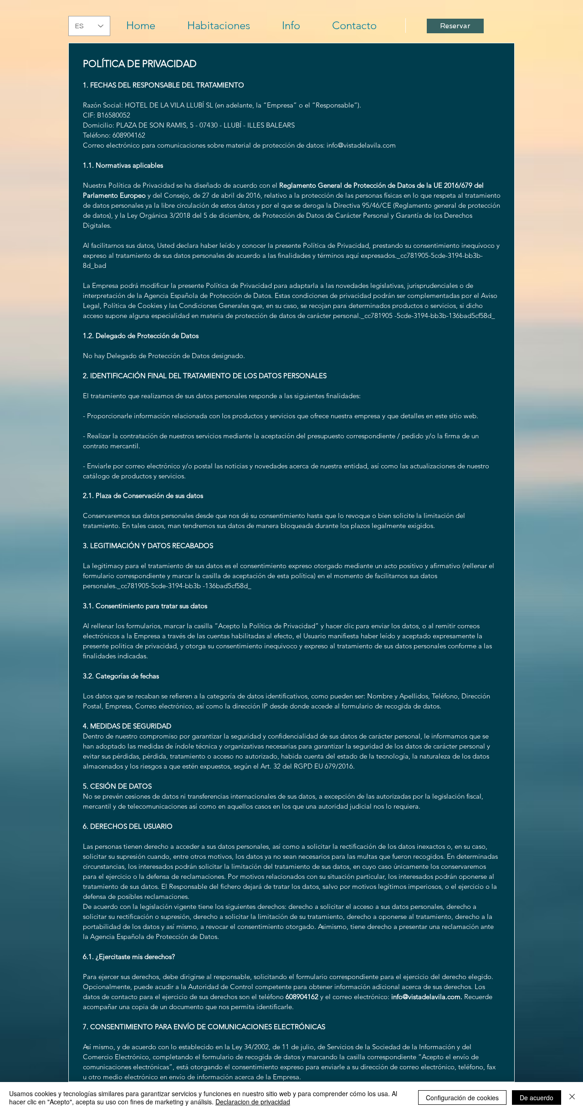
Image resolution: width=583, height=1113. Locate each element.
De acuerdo (536, 1097)
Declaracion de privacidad (252, 1101)
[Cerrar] (572, 1097)
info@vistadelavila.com (361, 145)
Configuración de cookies (462, 1097)
